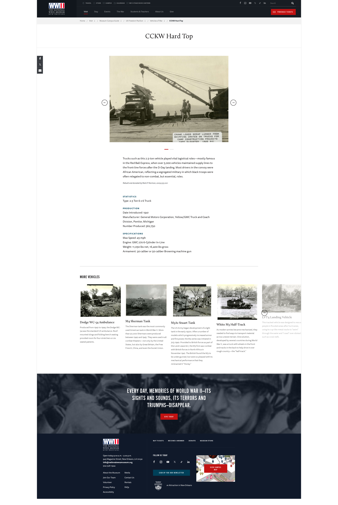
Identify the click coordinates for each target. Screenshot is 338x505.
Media (127, 472)
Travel (88, 3)
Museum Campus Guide (109, 20)
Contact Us (129, 477)
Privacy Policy (109, 487)
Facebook (240, 3)
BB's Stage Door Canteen (139, 3)
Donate (192, 441)
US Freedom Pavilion (134, 20)
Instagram (245, 3)
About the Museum (111, 472)
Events (107, 11)
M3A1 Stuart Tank (183, 323)
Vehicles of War (156, 20)
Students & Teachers (139, 11)
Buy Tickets (158, 441)
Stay (96, 11)
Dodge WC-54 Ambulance (97, 322)
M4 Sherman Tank (137, 321)
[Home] (57, 8)
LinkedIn (265, 3)
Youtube (250, 3)
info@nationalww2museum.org (117, 462)
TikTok (260, 3)
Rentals (128, 482)
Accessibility (108, 491)
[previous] (105, 103)
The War (120, 11)
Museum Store (206, 441)
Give (172, 11)
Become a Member (176, 441)
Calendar (121, 3)
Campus (109, 3)
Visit (86, 11)
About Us (159, 11)
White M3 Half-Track (231, 324)
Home (82, 20)
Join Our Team (109, 477)
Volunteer (107, 482)
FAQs (127, 487)
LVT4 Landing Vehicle (277, 317)
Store (98, 3)
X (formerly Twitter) (255, 3)
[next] (233, 103)
